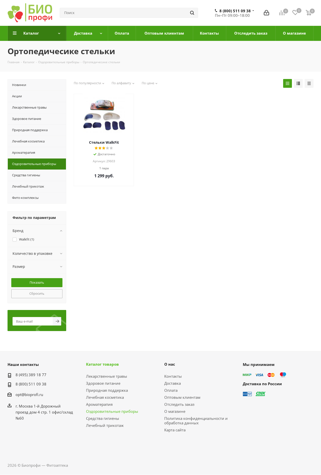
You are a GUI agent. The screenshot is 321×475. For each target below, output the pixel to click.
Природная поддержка (107, 390)
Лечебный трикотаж (105, 425)
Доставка (172, 383)
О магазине (174, 411)
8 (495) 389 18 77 (31, 374)
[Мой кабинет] (266, 13)
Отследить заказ (179, 404)
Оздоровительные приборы (112, 411)
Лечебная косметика (105, 397)
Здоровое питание (103, 383)
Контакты (173, 376)
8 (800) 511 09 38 (235, 11)
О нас (169, 364)
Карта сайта (175, 429)
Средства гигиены (102, 418)
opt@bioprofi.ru (29, 394)
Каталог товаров (102, 364)
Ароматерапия (99, 404)
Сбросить (36, 293)
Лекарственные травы (106, 376)
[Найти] (192, 13)
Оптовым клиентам (182, 397)
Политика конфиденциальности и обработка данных (196, 420)
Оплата (171, 390)
